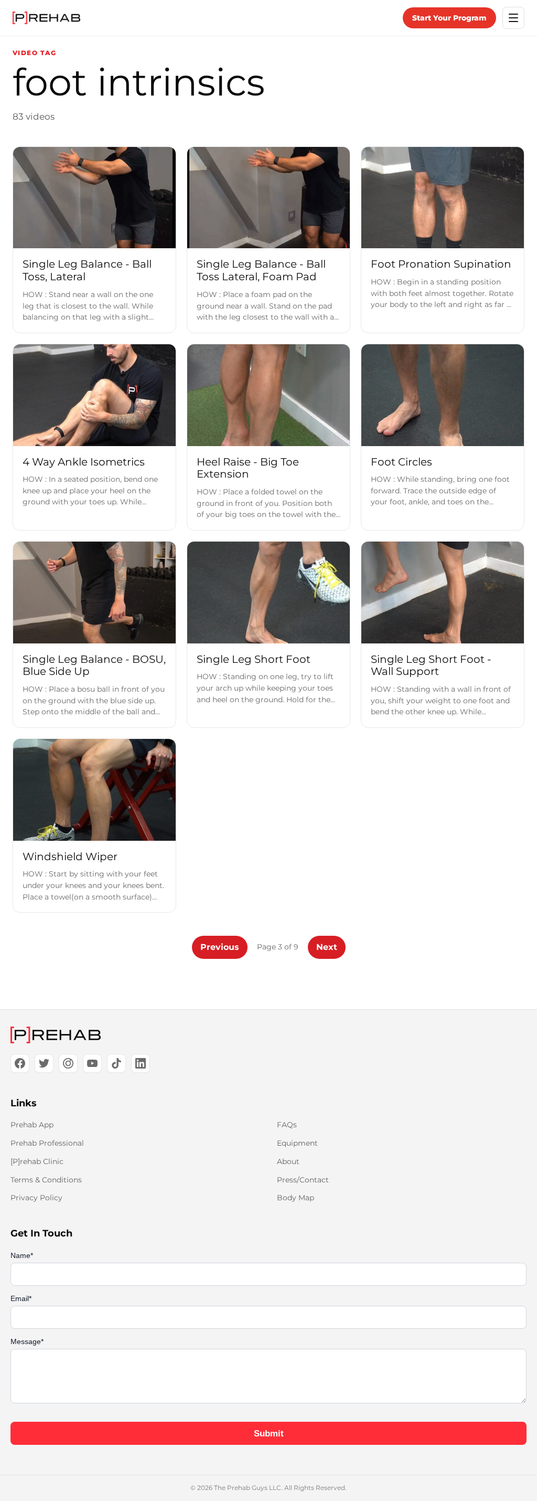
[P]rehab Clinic (36, 1161)
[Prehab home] (46, 18)
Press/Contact (303, 1180)
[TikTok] (116, 1063)
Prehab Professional (47, 1143)
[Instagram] (68, 1063)
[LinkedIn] (140, 1063)
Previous (219, 947)
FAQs (287, 1124)
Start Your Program (449, 18)
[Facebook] (19, 1063)
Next (326, 947)
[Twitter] (44, 1063)
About (288, 1161)
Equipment (297, 1143)
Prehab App (31, 1124)
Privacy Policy (36, 1197)
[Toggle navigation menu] (513, 18)
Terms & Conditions (46, 1180)
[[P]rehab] (268, 1035)
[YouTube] (92, 1063)
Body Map (295, 1197)
